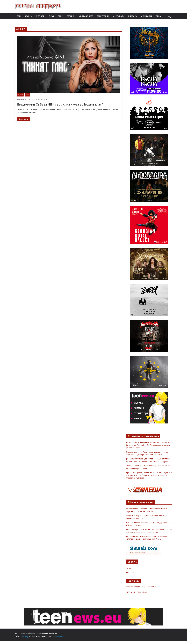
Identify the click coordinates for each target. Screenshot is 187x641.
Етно (158, 16)
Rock (27, 16)
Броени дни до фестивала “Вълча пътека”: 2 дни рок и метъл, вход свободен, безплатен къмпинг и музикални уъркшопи (149, 475)
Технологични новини (141, 502)
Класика (132, 16)
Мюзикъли (146, 16)
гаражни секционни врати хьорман (141, 586)
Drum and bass (85, 16)
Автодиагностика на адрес (137, 592)
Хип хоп (40, 16)
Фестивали (118, 16)
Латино (70, 16)
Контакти (130, 572)
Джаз (51, 16)
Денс (60, 16)
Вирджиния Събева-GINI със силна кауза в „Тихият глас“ (60, 104)
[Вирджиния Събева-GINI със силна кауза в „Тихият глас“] (68, 64)
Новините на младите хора (144, 436)
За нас (129, 568)
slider (20, 95)
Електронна (103, 16)
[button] (31, 16)
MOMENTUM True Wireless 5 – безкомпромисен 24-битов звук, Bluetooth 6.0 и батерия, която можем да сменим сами (148, 445)
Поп (19, 16)
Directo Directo (41, 99)
